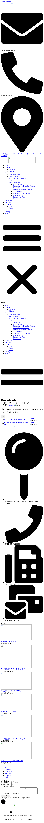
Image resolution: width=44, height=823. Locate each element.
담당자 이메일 (6, 786)
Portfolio (8, 202)
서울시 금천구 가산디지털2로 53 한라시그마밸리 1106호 (21, 154)
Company (8, 167)
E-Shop (7, 213)
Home (7, 165)
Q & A (11, 210)
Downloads (8, 201)
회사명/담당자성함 (8, 782)
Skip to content (6, 2)
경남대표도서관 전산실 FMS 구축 (13, 669)
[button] (22, 259)
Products (8, 173)
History (11, 171)
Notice (11, 208)
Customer (8, 204)
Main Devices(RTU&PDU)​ (18, 178)
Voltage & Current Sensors (21, 193)
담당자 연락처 (6, 784)
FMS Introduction (15, 175)
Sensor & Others (14, 182)
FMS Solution (13, 176)
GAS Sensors (17, 191)
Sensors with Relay (19, 197)
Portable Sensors (18, 195)
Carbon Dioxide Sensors (21, 188)
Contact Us (12, 206)
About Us (12, 169)
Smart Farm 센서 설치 (8, 641)
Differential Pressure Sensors (22, 190)
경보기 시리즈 (14, 180)
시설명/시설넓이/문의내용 (10, 793)
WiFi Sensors (17, 184)
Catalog (7, 212)
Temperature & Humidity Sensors (24, 186)
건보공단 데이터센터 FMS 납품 (12, 691)
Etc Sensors (17, 199)
